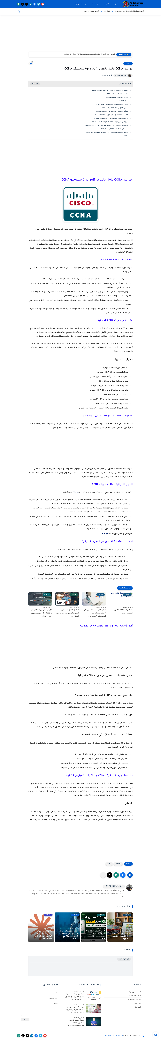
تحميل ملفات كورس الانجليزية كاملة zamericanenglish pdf (76, 1023)
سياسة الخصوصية (81, 4)
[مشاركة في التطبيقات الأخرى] (103, 875)
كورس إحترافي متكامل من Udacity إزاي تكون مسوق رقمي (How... (41, 613)
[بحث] (18, 11)
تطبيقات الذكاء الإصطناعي (133, 11)
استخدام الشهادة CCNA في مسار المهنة (114, 129)
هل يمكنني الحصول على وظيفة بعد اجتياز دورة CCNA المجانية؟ (106, 125)
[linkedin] (30, 4)
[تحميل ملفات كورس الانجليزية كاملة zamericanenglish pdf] (93, 1021)
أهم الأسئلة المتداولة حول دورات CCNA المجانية (111, 115)
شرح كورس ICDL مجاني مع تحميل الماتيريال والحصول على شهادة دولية (74, 997)
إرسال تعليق (124, 959)
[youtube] (42, 4)
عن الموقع (95, 4)
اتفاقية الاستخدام (135, 996)
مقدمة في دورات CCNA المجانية (117, 97)
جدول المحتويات (122, 101)
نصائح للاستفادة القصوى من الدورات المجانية (112, 111)
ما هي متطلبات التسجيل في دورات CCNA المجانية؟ (110, 118)
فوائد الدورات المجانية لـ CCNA (117, 94)
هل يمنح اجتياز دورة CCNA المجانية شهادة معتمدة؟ (110, 122)
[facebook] (34, 4)
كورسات (118, 11)
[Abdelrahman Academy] (133, 4)
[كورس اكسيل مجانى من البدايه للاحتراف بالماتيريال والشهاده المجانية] (93, 1008)
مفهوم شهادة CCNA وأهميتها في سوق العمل (112, 104)
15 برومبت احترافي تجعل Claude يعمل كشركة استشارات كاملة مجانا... (43, 935)
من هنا (105, 534)
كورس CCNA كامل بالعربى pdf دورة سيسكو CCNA (110, 90)
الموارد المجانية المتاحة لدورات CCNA (115, 108)
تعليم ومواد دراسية (91, 11)
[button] (123, 875)
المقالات (107, 11)
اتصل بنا (115, 4)
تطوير (109, 864)
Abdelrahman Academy (114, 1036)
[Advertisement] (80, 34)
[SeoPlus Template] (142, 1035)
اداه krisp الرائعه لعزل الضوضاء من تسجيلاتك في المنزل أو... (67, 613)
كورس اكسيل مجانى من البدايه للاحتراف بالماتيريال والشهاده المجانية (74, 1010)
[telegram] (38, 4)
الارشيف (106, 4)
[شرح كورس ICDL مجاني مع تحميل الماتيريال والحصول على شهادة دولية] (93, 995)
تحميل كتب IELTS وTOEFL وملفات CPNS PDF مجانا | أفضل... (92, 54)
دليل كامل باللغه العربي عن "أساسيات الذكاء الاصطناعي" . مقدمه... (95, 613)
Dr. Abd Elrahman (121, 75)
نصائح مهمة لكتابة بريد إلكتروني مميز (123, 611)
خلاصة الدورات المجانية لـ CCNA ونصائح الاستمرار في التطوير (107, 132)
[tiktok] (22, 4)
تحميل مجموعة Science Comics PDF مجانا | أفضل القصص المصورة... (121, 935)
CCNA (75, 493)
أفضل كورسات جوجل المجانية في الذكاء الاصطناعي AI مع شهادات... (68, 935)
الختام (126, 136)
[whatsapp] (18, 4)
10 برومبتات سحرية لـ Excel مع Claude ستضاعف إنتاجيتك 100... (95, 935)
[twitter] (26, 4)
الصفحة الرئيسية (135, 992)
